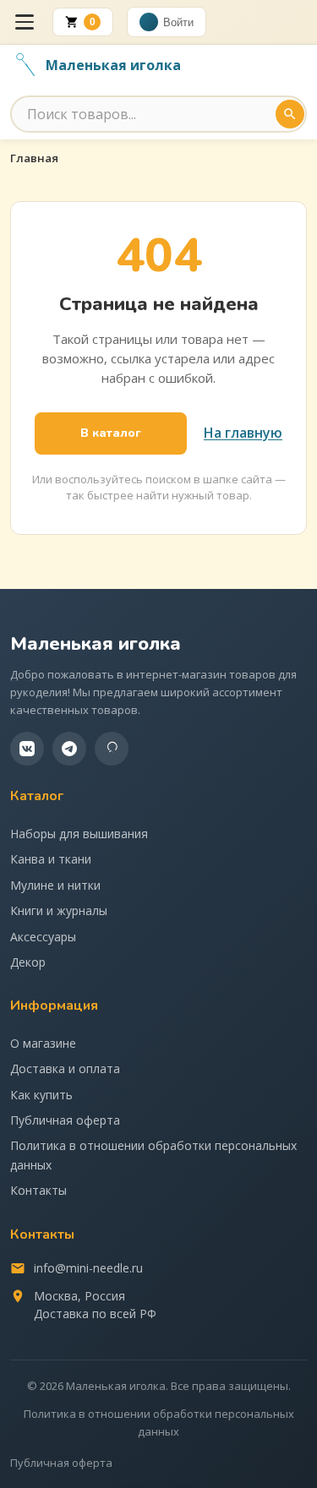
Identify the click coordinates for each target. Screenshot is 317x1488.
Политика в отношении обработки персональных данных (153, 1154)
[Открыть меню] (24, 22)
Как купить (41, 1095)
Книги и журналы (58, 910)
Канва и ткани (50, 859)
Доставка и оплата (65, 1068)
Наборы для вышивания (79, 834)
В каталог (110, 433)
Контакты (38, 1190)
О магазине (43, 1043)
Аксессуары (43, 937)
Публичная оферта (65, 1120)
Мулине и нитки (55, 885)
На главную (243, 432)
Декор (28, 962)
